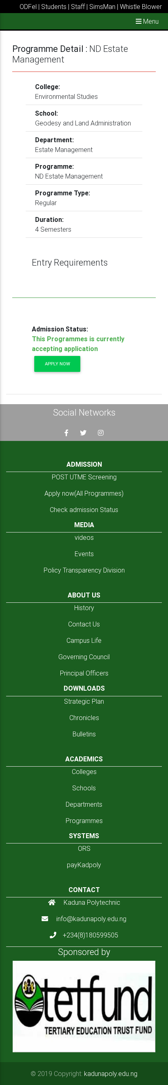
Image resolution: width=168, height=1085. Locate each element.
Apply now (57, 364)
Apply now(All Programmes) (84, 493)
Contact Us (84, 624)
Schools (84, 788)
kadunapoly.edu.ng (110, 1073)
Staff (78, 6)
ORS (84, 848)
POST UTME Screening (84, 477)
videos (84, 537)
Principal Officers (84, 673)
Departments (84, 804)
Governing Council (84, 657)
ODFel (28, 6)
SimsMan (102, 6)
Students (53, 6)
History (84, 608)
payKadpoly (84, 865)
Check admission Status (84, 510)
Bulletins (84, 734)
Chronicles (84, 718)
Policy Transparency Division (84, 570)
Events (84, 554)
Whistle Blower (141, 6)
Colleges (84, 771)
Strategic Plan (84, 701)
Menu (150, 21)
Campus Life (84, 640)
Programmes (84, 821)
